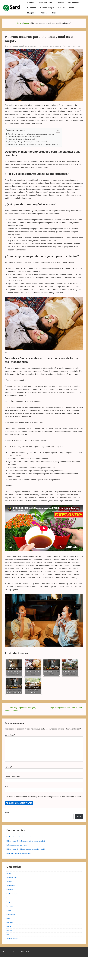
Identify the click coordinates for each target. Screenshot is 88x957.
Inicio (19, 23)
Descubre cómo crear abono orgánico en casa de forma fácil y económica (33, 144)
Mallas (71, 8)
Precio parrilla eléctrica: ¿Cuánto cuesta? (19, 853)
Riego (54, 13)
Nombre (8, 767)
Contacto (16, 952)
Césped (8, 898)
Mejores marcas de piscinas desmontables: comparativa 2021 (25, 841)
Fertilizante (56, 46)
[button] (57, 131)
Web (6, 787)
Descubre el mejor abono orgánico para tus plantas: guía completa (31, 134)
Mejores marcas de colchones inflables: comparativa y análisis (26, 849)
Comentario (10, 735)
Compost (9, 902)
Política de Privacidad (27, 952)
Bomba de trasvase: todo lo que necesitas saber (21, 837)
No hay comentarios (72, 46)
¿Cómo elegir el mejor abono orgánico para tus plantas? (27, 142)
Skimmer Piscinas (12, 938)
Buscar (7, 813)
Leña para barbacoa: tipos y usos (16, 845)
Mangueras (31, 13)
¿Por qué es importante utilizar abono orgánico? (24, 136)
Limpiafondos (10, 914)
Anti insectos (73, 2)
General (61, 8)
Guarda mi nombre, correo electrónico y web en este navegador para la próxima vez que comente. (44, 797)
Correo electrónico (12, 777)
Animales (60, 2)
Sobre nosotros (6, 952)
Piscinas (43, 13)
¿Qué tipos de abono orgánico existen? (21, 139)
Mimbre (8, 926)
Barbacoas (31, 8)
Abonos (30, 2)
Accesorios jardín (45, 2)
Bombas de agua (47, 8)
